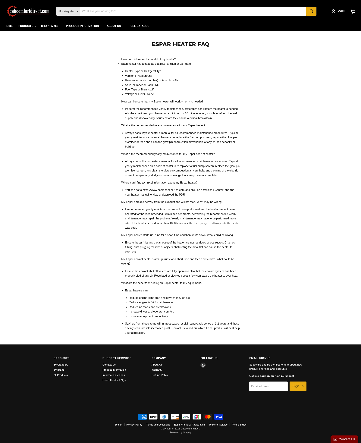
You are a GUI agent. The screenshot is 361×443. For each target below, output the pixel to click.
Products (26, 25)
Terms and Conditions (158, 424)
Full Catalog (139, 25)
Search (118, 424)
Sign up (298, 386)
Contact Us (109, 364)
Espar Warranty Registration (189, 424)
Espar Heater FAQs (114, 380)
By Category (61, 364)
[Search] (311, 11)
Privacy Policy (134, 424)
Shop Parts (50, 25)
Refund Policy (160, 374)
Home (9, 25)
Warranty (157, 369)
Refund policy (239, 424)
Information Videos (113, 374)
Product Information (83, 25)
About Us (114, 25)
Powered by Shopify (180, 432)
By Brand (59, 369)
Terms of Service (218, 424)
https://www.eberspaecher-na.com (164, 189)
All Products (61, 374)
